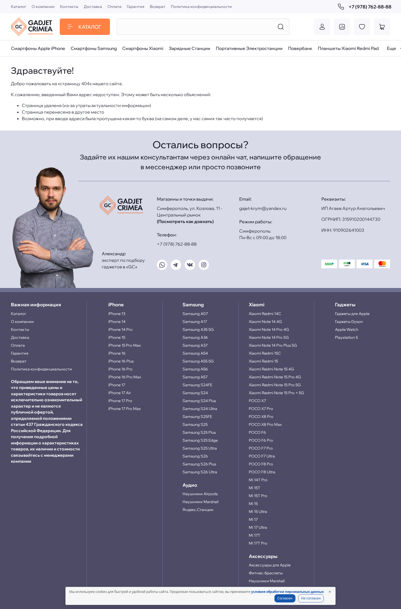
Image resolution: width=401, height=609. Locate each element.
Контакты (69, 6)
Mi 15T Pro (258, 495)
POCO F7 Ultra (262, 456)
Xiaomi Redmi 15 (263, 361)
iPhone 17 (116, 384)
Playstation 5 (346, 337)
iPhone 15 (116, 337)
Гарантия (135, 6)
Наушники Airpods (200, 493)
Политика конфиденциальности (201, 6)
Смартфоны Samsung (94, 48)
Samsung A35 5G (198, 329)
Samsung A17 (194, 321)
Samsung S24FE (197, 384)
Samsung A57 (195, 377)
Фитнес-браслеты (266, 573)
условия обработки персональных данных (287, 591)
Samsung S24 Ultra (199, 408)
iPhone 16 (116, 353)
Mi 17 (253, 519)
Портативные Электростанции (249, 48)
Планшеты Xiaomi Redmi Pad (348, 48)
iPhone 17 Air (119, 392)
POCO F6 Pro (261, 440)
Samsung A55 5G (198, 361)
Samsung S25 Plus (199, 432)
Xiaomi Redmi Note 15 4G (271, 369)
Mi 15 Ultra (258, 511)
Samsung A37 (195, 345)
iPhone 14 (116, 321)
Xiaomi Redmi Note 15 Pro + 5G (276, 392)
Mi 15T (254, 487)
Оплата (114, 6)
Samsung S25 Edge (200, 440)
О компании (43, 6)
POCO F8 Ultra (262, 472)
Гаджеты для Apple (352, 313)
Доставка (93, 6)
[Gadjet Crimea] (32, 26)
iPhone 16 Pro (120, 369)
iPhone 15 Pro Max (124, 345)
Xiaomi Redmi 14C (265, 313)
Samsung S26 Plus (199, 464)
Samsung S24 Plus (199, 400)
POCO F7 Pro (261, 448)
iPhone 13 (116, 313)
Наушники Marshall (200, 501)
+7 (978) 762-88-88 (369, 7)
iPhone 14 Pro (120, 329)
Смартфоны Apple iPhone (38, 48)
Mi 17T (254, 535)
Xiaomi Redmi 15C (265, 353)
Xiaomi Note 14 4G (265, 321)
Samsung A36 (195, 337)
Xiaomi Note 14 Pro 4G (269, 329)
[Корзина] (382, 27)
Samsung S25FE (197, 416)
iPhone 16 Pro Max (124, 377)
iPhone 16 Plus (121, 361)
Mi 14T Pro (258, 479)
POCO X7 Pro (261, 408)
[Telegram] (176, 265)
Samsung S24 (195, 392)
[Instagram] (204, 265)
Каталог (18, 6)
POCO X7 (257, 400)
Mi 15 (253, 503)
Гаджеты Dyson (349, 321)
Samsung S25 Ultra (199, 448)
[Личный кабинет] (322, 27)
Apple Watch (346, 329)
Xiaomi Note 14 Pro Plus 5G (273, 345)
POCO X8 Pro (261, 416)
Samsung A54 (195, 353)
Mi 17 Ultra (258, 527)
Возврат (157, 6)
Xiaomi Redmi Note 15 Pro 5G (275, 384)
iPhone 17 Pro (120, 400)
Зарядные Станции (189, 48)
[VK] (190, 265)
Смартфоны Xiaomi (142, 48)
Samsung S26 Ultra (199, 472)
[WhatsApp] (162, 265)
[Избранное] (362, 27)
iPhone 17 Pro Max (124, 408)
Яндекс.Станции (197, 509)
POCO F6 (257, 432)
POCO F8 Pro (261, 464)
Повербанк (300, 48)
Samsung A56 (195, 369)
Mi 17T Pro (258, 543)
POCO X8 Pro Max (265, 424)
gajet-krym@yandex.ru (262, 208)
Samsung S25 (195, 424)
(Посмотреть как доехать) (185, 221)
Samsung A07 (195, 313)
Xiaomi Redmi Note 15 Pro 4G (275, 377)
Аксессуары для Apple (270, 565)
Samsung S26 (195, 456)
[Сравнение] (342, 27)
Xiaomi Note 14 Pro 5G (269, 337)
